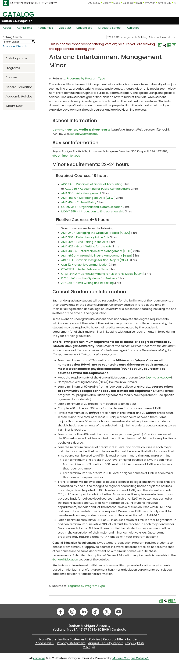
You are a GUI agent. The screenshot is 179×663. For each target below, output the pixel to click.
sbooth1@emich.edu (66, 156)
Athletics (133, 28)
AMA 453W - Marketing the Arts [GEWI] (88, 198)
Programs (12, 68)
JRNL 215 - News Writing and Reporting (87, 283)
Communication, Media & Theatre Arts (81, 130)
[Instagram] (72, 612)
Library (107, 2)
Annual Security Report (105, 643)
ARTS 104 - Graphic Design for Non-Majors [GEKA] (95, 260)
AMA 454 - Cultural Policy (78, 202)
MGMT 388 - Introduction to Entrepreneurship (92, 211)
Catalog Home (16, 58)
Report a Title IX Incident (121, 639)
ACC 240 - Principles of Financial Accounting (91, 184)
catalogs (39, 658)
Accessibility (44, 643)
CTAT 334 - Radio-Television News (84, 269)
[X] (107, 612)
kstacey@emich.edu (84, 134)
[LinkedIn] (84, 612)
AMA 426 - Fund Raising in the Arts (84, 242)
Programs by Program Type (86, 78)
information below (158, 378)
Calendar (128, 2)
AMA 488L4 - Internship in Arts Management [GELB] (96, 251)
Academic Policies (18, 96)
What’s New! (14, 106)
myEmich (150, 2)
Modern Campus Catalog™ (130, 658)
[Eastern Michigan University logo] (30, 3)
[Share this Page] (165, 45)
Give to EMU (164, 2)
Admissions (24, 28)
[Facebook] (60, 612)
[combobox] (141, 37)
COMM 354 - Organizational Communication (91, 207)
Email (139, 2)
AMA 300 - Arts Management (81, 193)
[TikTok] (95, 612)
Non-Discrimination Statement (62, 639)
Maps (116, 2)
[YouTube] (118, 612)
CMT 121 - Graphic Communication (84, 265)
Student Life (84, 28)
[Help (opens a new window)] (174, 45)
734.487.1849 (99, 629)
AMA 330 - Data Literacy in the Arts (85, 237)
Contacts (119, 629)
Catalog (18, 14)
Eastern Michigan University (89, 626)
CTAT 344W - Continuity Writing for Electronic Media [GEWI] (102, 274)
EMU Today (94, 2)
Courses (11, 77)
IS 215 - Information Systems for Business (89, 278)
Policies (94, 639)
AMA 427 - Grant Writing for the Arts (86, 246)
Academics (45, 28)
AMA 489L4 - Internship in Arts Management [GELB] (96, 256)
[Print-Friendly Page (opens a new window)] (169, 45)
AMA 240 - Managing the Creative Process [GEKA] (95, 233)
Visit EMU (65, 28)
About (7, 28)
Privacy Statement (71, 643)
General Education (19, 87)
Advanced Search (15, 46)
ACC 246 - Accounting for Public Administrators (97, 189)
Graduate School (109, 28)
